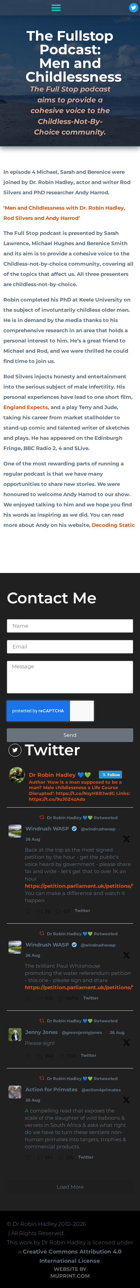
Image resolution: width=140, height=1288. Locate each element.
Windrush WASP (47, 828)
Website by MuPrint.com (70, 1272)
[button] (56, 7)
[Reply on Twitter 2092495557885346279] (29, 1158)
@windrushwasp (98, 828)
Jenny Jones (41, 1032)
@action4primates (101, 1089)
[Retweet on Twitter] (41, 817)
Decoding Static (113, 525)
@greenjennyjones (82, 1032)
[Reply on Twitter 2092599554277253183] (29, 912)
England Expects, (26, 407)
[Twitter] (133, 7)
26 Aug (32, 839)
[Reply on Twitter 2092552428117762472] (29, 999)
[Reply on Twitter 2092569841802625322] (29, 1057)
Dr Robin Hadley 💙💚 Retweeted (82, 817)
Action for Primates (51, 1089)
